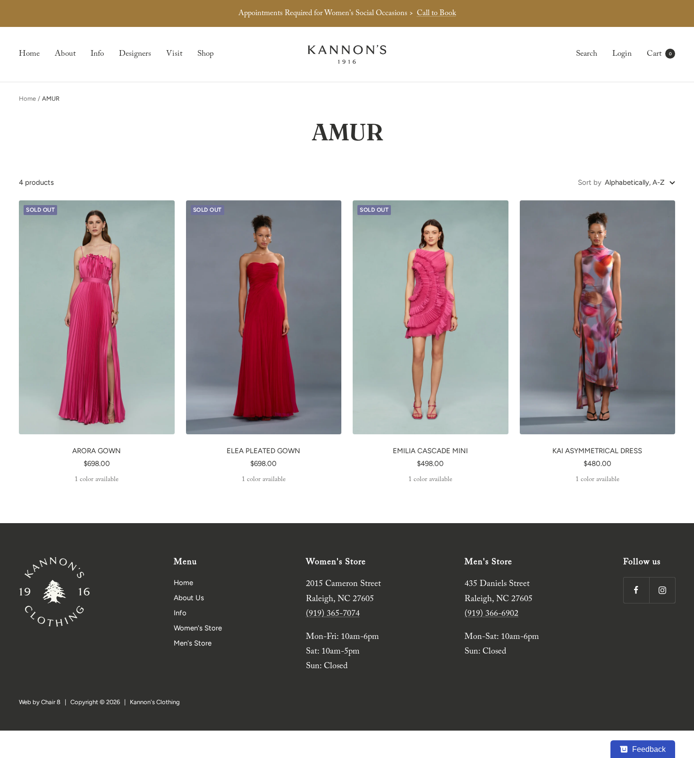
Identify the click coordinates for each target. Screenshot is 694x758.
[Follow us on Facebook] (636, 590)
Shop (205, 54)
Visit (174, 54)
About (65, 54)
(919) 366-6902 (491, 614)
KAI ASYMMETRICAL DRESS (597, 451)
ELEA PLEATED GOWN (263, 451)
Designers (135, 54)
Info (97, 54)
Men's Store (193, 643)
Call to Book (436, 13)
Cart (659, 54)
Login (622, 54)
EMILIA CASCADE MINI (430, 451)
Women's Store (198, 628)
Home (29, 54)
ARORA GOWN (96, 451)
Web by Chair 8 (39, 702)
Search (586, 54)
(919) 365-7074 (333, 614)
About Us (189, 598)
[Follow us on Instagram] (662, 590)
